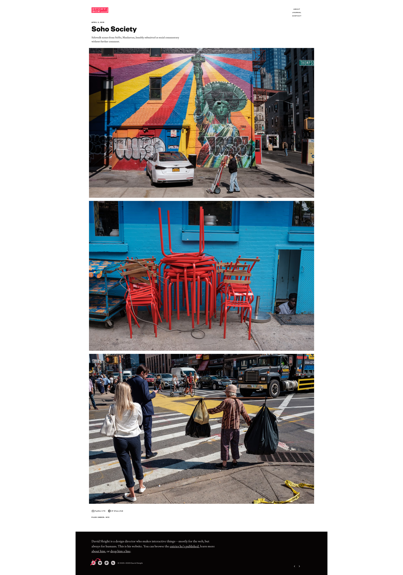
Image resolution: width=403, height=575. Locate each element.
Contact (297, 16)
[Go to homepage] (100, 12)
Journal (297, 12)
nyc (108, 517)
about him (98, 551)
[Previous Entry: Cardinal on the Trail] (289, 566)
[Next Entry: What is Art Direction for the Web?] (305, 566)
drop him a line (120, 551)
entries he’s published (184, 546)
